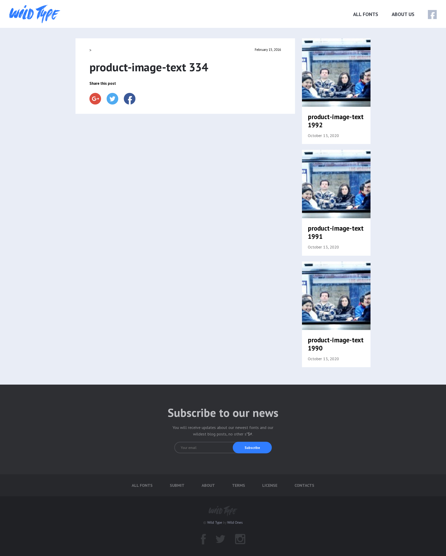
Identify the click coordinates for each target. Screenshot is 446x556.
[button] (252, 447)
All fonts (365, 14)
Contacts (304, 485)
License (269, 485)
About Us (403, 14)
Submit (177, 485)
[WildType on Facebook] (429, 15)
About (208, 485)
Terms (238, 485)
